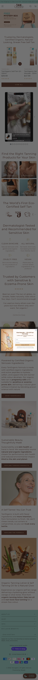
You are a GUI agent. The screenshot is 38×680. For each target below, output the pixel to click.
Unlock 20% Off (25, 344)
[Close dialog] (36, 330)
